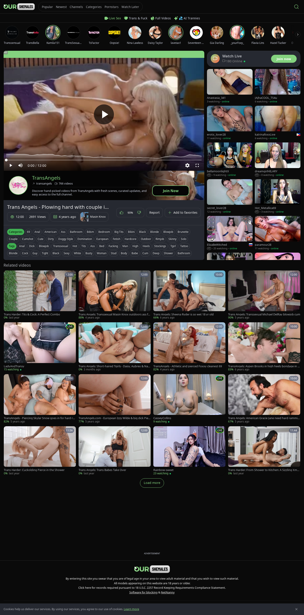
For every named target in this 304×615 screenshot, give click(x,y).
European (102, 239)
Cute (40, 239)
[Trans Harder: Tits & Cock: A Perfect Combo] (40, 295)
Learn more (131, 609)
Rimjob (160, 239)
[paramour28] (277, 233)
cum (145, 253)
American (51, 232)
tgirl (173, 246)
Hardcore (130, 239)
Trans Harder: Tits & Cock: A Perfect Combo (32, 314)
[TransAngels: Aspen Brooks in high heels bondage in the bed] (264, 346)
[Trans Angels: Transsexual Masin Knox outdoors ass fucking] (115, 295)
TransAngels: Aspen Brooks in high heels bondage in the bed (263, 366)
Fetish (116, 239)
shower (168, 253)
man (125, 246)
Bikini (131, 232)
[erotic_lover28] (230, 123)
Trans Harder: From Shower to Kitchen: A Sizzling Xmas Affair (264, 470)
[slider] (104, 160)
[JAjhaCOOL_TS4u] (277, 86)
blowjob (44, 246)
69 (28, 232)
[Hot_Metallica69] (277, 196)
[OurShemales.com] (19, 6)
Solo (183, 239)
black (56, 253)
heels (146, 246)
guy (34, 253)
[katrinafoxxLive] (277, 123)
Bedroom (104, 232)
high (135, 246)
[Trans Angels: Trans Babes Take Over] (115, 450)
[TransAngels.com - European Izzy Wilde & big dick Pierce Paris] (115, 398)
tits (83, 246)
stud (113, 253)
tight (45, 253)
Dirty (51, 239)
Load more (152, 483)
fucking (113, 246)
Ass (63, 232)
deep (156, 253)
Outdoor (146, 239)
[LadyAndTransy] (40, 346)
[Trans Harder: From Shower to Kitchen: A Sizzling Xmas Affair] (264, 450)
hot (75, 246)
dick (31, 246)
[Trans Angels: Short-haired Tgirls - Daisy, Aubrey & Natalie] (115, 346)
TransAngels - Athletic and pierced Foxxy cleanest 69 (187, 366)
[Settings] (187, 165)
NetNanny (168, 592)
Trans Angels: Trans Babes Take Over (102, 470)
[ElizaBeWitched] (230, 233)
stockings (160, 246)
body (124, 253)
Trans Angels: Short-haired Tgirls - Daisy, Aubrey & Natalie (115, 366)
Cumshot (27, 239)
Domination (84, 239)
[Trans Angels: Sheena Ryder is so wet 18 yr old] (189, 295)
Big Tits (119, 232)
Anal (37, 232)
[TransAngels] (18, 185)
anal (22, 246)
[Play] (104, 114)
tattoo (184, 246)
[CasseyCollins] (189, 398)
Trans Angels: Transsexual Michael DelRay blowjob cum (264, 314)
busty (88, 253)
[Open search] (296, 7)
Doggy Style (65, 239)
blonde (13, 253)
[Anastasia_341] (230, 86)
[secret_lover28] (230, 196)
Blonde (154, 232)
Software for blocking (143, 592)
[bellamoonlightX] (230, 159)
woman (101, 253)
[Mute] (20, 165)
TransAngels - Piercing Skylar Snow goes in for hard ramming (39, 418)
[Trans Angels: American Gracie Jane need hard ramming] (264, 398)
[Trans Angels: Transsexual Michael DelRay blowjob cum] (264, 295)
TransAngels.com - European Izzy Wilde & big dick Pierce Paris (115, 418)
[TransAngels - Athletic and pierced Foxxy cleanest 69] (189, 346)
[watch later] (9, 275)
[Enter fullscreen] (197, 165)
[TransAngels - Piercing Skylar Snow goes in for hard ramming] (40, 398)
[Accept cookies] (296, 609)
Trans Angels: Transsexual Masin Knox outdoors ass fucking (114, 314)
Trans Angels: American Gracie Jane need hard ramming (263, 418)
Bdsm (90, 232)
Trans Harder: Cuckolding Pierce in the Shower (34, 470)
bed (101, 246)
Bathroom (76, 232)
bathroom (184, 253)
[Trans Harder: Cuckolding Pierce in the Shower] (40, 450)
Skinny (172, 239)
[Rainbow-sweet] (189, 450)
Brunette (183, 232)
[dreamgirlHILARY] (277, 159)
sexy (66, 253)
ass (92, 246)
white (77, 253)
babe (135, 253)
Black (142, 232)
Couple (13, 239)
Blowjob (168, 232)
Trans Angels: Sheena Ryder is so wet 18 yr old (183, 314)
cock (25, 253)
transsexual (60, 246)
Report (154, 212)
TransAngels (46, 178)
